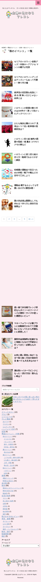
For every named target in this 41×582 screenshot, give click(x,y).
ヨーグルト (6, 526)
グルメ (4, 414)
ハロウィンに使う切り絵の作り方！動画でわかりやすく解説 (26, 157)
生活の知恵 (6, 496)
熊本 (3, 485)
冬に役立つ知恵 (8, 501)
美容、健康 (6, 519)
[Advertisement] (20, 32)
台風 (4, 503)
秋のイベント (7, 468)
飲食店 (5, 493)
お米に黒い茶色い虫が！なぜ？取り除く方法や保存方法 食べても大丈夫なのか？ (26, 358)
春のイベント (7, 455)
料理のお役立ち (8, 481)
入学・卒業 (7, 463)
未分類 (4, 483)
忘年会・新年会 (9, 447)
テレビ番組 (6, 419)
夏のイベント (7, 449)
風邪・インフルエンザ (10, 529)
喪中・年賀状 (8, 444)
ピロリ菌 (6, 524)
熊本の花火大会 (8, 491)
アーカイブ (6, 543)
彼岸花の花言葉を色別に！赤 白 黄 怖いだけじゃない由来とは (26, 95)
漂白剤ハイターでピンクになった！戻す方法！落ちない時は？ (26, 373)
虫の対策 (6, 511)
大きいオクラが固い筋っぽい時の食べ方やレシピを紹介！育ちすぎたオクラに (26, 399)
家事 (3, 476)
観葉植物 (5, 534)
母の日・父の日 (9, 465)
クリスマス (7, 439)
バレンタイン (8, 442)
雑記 (3, 536)
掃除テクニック (8, 478)
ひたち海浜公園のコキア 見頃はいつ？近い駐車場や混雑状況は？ (26, 126)
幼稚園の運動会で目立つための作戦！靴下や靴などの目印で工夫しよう (26, 173)
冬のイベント (7, 436)
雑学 (4, 514)
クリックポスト (8, 412)
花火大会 (7, 452)
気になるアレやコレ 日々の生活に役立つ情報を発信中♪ (20, 571)
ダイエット (6, 521)
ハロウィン (7, 471)
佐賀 (3, 431)
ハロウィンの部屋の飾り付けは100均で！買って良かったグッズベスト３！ (26, 111)
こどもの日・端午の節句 (12, 457)
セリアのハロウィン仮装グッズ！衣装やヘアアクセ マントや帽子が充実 (26, 64)
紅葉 (5, 473)
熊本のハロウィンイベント (12, 488)
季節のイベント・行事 (10, 434)
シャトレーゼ (7, 417)
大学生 (5, 506)
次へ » (31, 219)
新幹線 (5, 509)
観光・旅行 (6, 532)
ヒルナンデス (7, 427)
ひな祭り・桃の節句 (11, 460)
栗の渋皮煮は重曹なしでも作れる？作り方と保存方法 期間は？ (26, 204)
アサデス (6, 424)
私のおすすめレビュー (10, 516)
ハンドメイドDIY (8, 429)
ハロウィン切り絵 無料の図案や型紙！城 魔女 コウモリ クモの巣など (26, 142)
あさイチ (6, 422)
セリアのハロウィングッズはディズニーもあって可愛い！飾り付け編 (26, 80)
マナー (5, 498)
